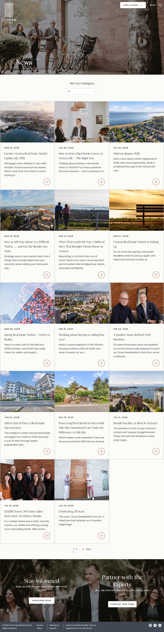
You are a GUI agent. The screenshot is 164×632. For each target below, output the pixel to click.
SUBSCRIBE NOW (41, 600)
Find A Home (131, 5)
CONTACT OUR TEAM (122, 604)
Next (88, 549)
